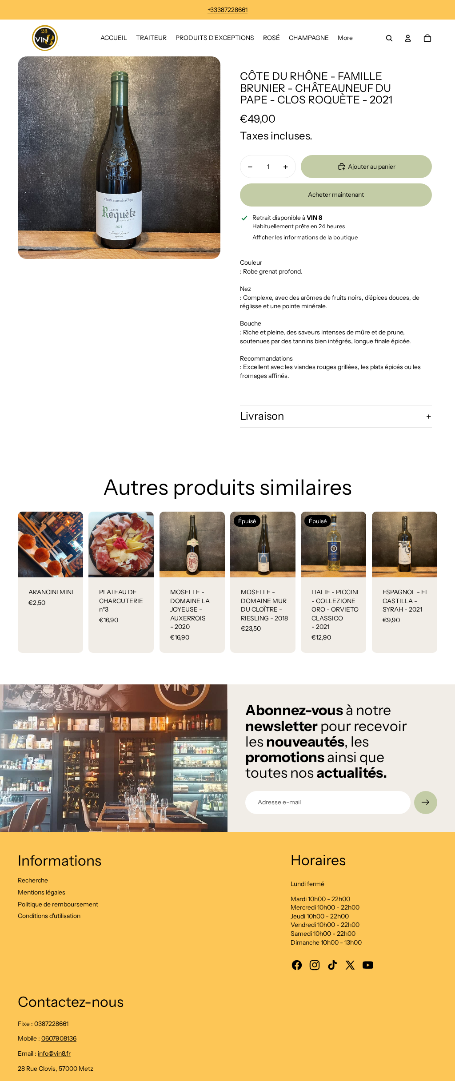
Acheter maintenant (336, 195)
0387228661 (51, 1024)
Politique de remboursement (58, 904)
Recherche (33, 880)
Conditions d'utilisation (49, 916)
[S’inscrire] (425, 802)
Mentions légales (41, 892)
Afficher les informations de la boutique (305, 237)
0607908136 (58, 1038)
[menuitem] (113, 38)
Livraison (262, 415)
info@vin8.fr (54, 1053)
